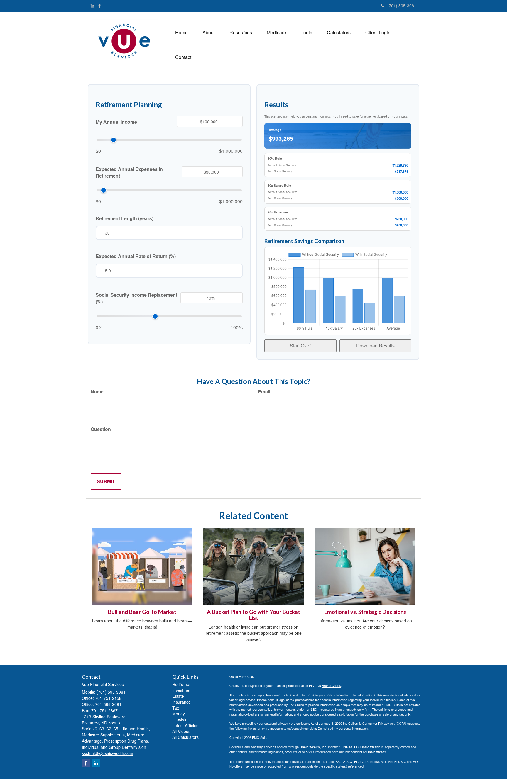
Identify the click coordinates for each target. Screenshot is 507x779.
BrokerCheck (331, 685)
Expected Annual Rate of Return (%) (136, 256)
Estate (178, 696)
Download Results (375, 345)
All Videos (181, 731)
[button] (208, 32)
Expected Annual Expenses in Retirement (129, 172)
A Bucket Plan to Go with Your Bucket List (253, 615)
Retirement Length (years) (124, 218)
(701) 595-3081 (401, 6)
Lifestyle (179, 719)
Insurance (181, 702)
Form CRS (246, 676)
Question (101, 429)
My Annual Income (116, 122)
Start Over (300, 345)
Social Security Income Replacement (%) (136, 298)
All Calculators (185, 737)
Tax (175, 708)
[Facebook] (99, 6)
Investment (182, 690)
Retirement (182, 684)
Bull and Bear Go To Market (142, 612)
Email (264, 391)
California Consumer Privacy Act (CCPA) (377, 723)
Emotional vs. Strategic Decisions (365, 612)
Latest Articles (185, 725)
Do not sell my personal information (343, 728)
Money (178, 714)
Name (97, 391)
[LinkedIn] (92, 6)
